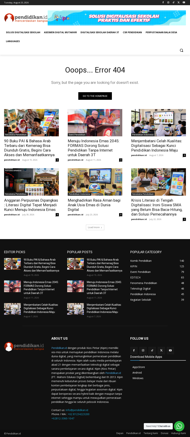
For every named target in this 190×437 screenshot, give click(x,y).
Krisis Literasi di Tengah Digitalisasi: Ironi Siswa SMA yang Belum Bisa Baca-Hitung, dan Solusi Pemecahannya (156, 207)
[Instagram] (168, 3)
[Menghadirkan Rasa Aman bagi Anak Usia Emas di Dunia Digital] (95, 182)
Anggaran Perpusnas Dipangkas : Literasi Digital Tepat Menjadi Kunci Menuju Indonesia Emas (31, 205)
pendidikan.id (12, 159)
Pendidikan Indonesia (142, 134)
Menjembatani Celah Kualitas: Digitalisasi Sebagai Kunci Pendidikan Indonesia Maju (156, 145)
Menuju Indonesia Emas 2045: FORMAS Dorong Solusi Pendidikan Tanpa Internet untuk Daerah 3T (93, 148)
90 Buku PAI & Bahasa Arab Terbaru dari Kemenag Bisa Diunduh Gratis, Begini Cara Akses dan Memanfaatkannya (29, 148)
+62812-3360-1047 (62, 418)
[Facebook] (163, 3)
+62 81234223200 (78, 414)
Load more (94, 227)
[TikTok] (173, 3)
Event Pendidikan (77, 134)
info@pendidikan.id (77, 410)
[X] (178, 3)
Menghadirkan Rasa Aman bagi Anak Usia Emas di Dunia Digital (94, 205)
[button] (181, 50)
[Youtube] (184, 3)
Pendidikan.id (59, 348)
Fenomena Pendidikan (16, 134)
